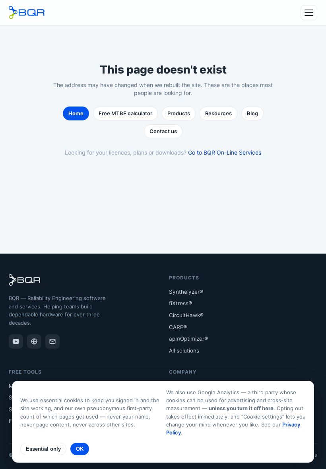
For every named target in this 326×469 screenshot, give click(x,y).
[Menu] (309, 12)
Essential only (43, 449)
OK (79, 449)
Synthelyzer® (186, 292)
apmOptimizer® (188, 338)
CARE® (178, 327)
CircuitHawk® (186, 315)
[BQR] (34, 341)
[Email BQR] (52, 341)
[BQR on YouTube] (16, 341)
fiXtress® (180, 303)
